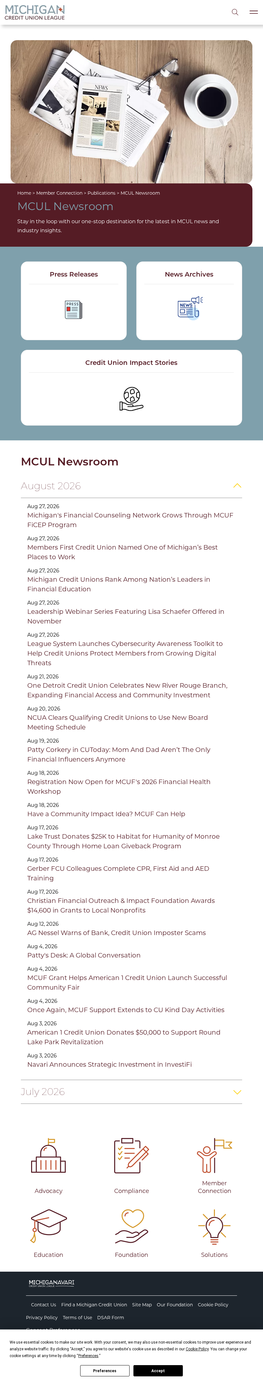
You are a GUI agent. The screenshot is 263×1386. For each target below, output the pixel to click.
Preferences (104, 1371)
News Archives (189, 275)
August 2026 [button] (51, 486)
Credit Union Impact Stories (131, 363)
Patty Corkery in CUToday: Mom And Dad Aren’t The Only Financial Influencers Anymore (118, 754)
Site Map (142, 1305)
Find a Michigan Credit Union (94, 1305)
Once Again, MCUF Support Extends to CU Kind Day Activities (126, 1010)
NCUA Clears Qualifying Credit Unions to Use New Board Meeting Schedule (117, 722)
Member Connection (59, 193)
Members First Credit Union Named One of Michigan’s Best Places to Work (122, 552)
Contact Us (43, 1305)
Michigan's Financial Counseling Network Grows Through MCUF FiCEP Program (130, 520)
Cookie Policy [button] (197, 1349)
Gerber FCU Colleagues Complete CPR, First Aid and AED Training (118, 873)
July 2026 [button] (43, 1092)
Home (24, 193)
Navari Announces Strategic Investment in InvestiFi (109, 1064)
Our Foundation (175, 1305)
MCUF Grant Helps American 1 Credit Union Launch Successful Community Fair (127, 982)
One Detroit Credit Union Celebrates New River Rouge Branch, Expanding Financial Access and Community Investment (127, 690)
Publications (101, 193)
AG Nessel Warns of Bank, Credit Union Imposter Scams (116, 933)
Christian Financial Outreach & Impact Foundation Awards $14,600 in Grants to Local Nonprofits (121, 905)
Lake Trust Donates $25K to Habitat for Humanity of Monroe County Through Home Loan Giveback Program (123, 841)
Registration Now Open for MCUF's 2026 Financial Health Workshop (119, 786)
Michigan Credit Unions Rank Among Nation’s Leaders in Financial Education (118, 584)
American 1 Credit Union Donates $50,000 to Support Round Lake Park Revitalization (124, 1037)
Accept (158, 1371)
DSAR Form (110, 1317)
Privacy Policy (42, 1317)
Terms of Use (77, 1317)
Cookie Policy (213, 1305)
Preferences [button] (88, 1356)
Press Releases (74, 275)
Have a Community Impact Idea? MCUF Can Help (106, 814)
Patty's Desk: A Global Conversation (84, 955)
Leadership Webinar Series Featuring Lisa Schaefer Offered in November (126, 616)
